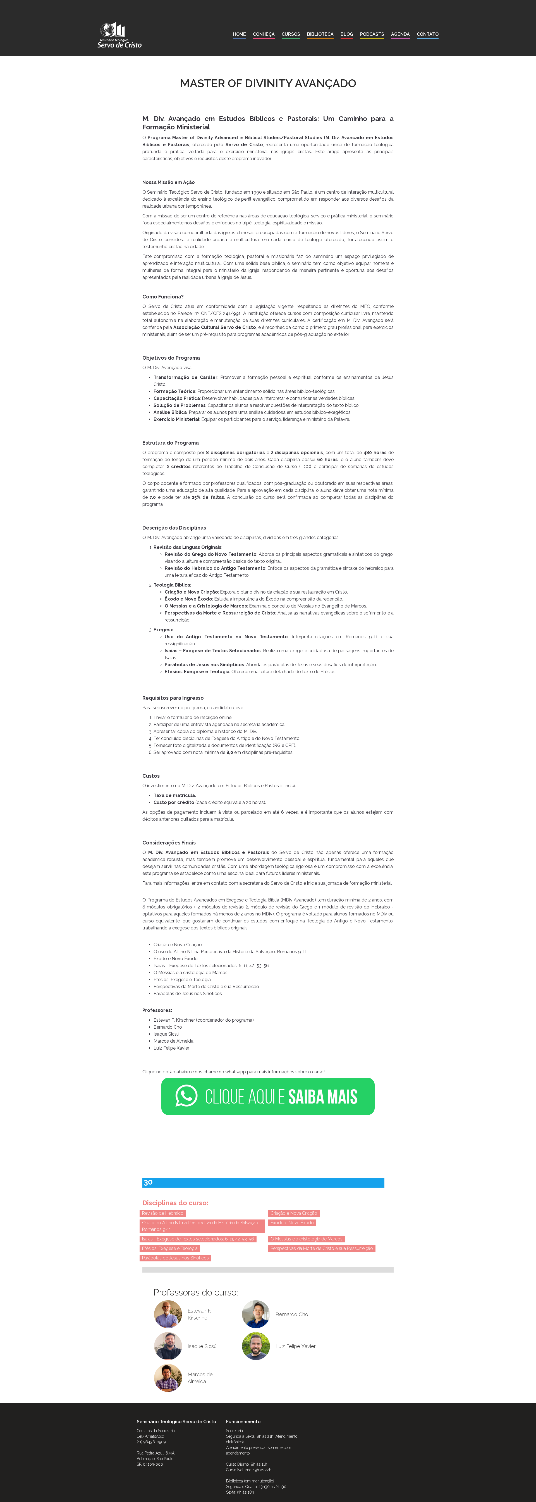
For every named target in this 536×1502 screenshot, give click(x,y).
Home (239, 34)
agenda (400, 34)
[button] (264, 35)
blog (347, 34)
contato (428, 34)
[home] (119, 35)
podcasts (372, 34)
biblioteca (320, 34)
